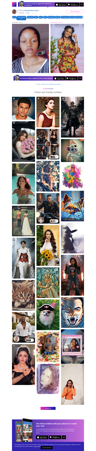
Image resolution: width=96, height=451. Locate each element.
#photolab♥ (51, 17)
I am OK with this (46, 448)
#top (45, 17)
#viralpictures (65, 17)
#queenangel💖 (21, 18)
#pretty (72, 17)
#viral (40, 17)
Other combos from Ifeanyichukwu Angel (49, 84)
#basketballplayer (81, 17)
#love (36, 17)
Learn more (37, 446)
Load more (48, 408)
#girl (14, 17)
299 (28, 13)
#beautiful (30, 17)
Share (75, 11)
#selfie (58, 17)
